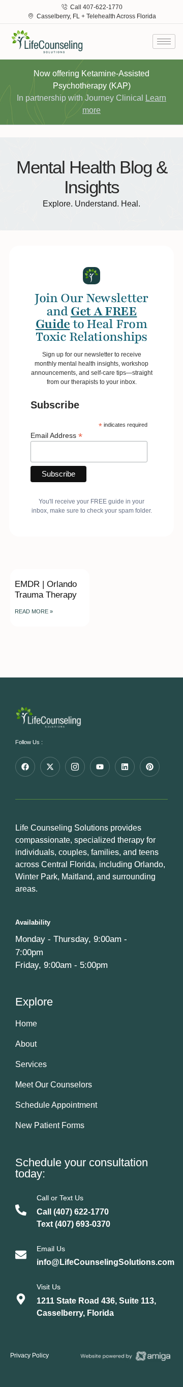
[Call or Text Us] (20, 1210)
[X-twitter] (50, 767)
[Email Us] (20, 1254)
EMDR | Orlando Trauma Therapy (46, 589)
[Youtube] (100, 767)
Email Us (51, 1249)
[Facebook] (25, 767)
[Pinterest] (150, 767)
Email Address (56, 435)
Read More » (34, 611)
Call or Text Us (60, 1198)
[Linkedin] (125, 767)
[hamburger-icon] (163, 41)
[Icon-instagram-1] (75, 767)
